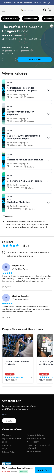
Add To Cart (34, 59)
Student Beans (34, 451)
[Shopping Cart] (49, 10)
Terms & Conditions (36, 438)
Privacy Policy (8, 451)
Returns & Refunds (35, 434)
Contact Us (7, 445)
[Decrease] (4, 59)
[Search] (44, 10)
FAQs (4, 448)
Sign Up (9, 420)
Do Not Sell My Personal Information (38, 446)
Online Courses (30, 18)
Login (4, 441)
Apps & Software (10, 18)
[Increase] (13, 59)
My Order (6, 434)
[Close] (49, 2)
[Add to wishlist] (51, 26)
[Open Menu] (4, 10)
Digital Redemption (11, 438)
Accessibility (33, 441)
